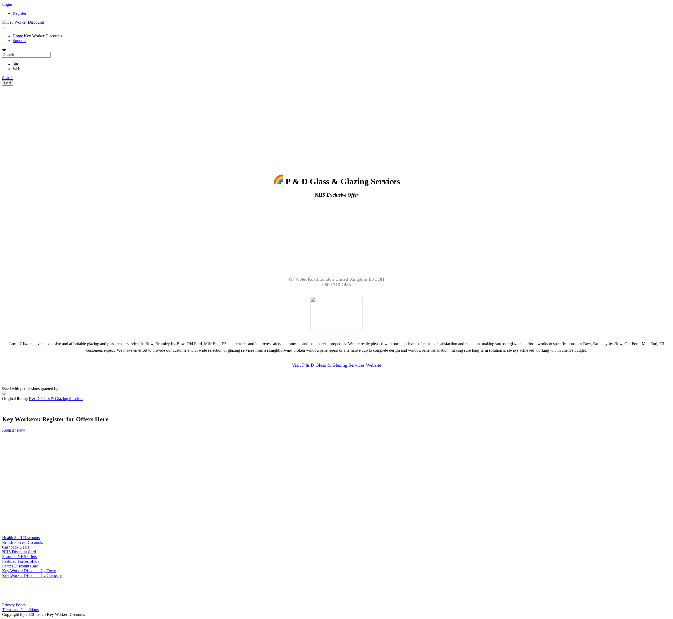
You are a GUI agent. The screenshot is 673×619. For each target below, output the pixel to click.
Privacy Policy (14, 605)
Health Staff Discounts (21, 537)
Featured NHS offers (19, 556)
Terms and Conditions (20, 609)
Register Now (13, 430)
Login (7, 4)
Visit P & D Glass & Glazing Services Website (336, 365)
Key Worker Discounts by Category (32, 575)
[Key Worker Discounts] (23, 22)
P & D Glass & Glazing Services (56, 398)
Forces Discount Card (20, 566)
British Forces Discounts (22, 542)
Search (7, 77)
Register (19, 13)
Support (19, 40)
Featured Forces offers (20, 561)
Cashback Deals (15, 547)
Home (18, 36)
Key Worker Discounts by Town (29, 571)
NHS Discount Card (19, 552)
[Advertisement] (160, 122)
